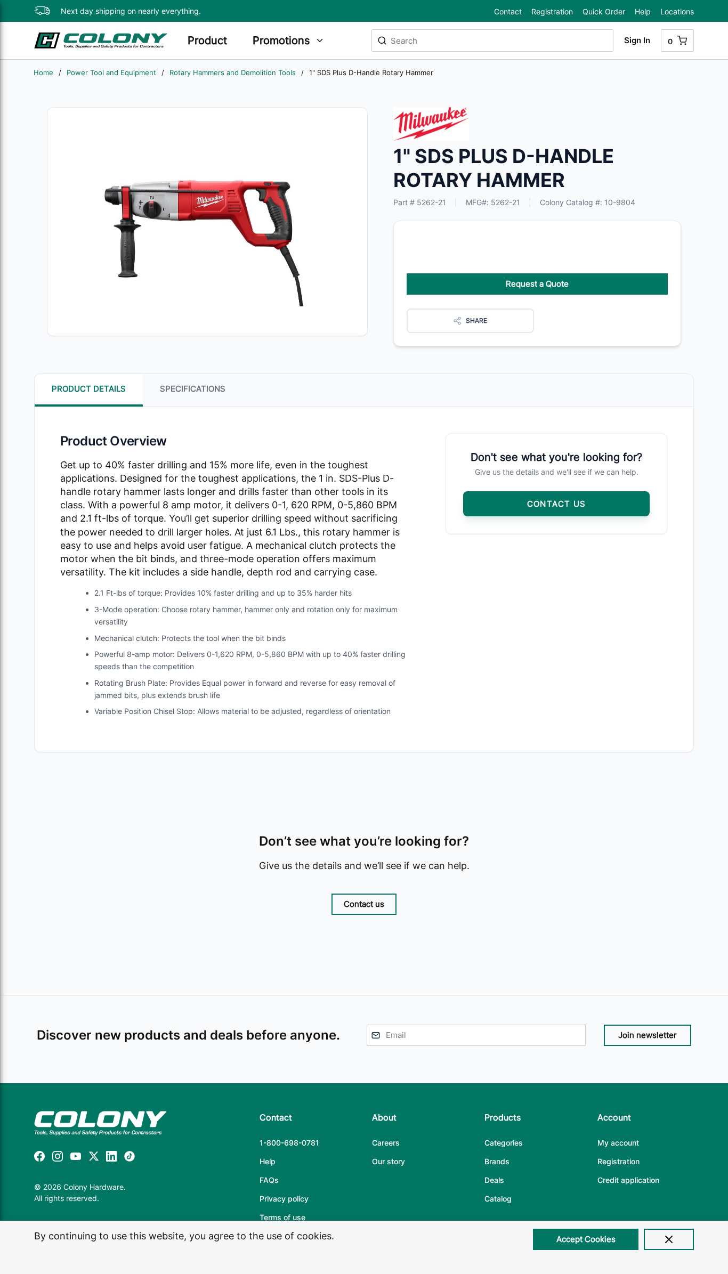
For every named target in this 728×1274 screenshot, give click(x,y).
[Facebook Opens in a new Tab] (39, 1158)
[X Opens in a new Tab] (93, 1158)
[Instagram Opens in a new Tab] (57, 1158)
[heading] (214, 40)
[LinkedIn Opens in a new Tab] (111, 1158)
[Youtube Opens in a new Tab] (75, 1158)
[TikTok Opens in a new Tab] (129, 1158)
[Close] (669, 1239)
